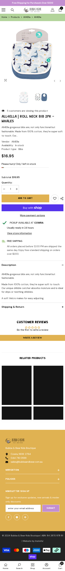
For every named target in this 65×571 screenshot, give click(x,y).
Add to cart (25, 198)
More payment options (32, 215)
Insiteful (39, 541)
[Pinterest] (25, 517)
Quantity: (7, 182)
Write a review (32, 338)
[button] (54, 81)
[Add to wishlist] (55, 198)
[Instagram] (17, 517)
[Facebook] (9, 517)
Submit (51, 508)
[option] (32, 53)
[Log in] (52, 10)
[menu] (3, 10)
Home (4, 17)
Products (15, 17)
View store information (19, 233)
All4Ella (26, 17)
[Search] (12, 10)
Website (27, 541)
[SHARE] (61, 198)
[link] (17, 411)
